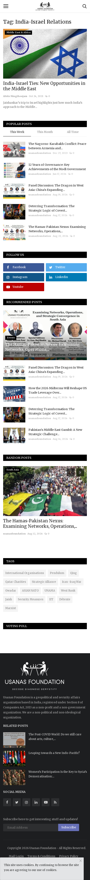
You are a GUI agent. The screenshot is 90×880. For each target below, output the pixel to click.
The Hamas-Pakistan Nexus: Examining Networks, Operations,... (57, 229)
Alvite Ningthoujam (15, 96)
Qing (73, 573)
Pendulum (57, 573)
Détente (64, 599)
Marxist (10, 608)
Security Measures (30, 599)
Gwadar (10, 590)
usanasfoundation (39, 153)
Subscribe (68, 827)
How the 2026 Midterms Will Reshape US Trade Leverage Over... (57, 390)
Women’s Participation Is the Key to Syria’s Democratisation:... (57, 774)
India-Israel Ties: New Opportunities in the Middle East (44, 86)
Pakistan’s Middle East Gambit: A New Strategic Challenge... (55, 432)
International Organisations (24, 573)
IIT (51, 599)
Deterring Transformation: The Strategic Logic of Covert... (51, 208)
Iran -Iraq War (71, 582)
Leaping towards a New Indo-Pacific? (54, 753)
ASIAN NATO (30, 590)
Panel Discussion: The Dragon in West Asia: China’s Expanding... (56, 188)
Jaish (8, 599)
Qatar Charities (15, 582)
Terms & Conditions (41, 856)
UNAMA (50, 590)
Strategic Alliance (44, 582)
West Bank (68, 590)
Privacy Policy (68, 856)
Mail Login (16, 856)
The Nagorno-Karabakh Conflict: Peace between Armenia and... (57, 146)
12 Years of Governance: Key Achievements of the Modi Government (57, 167)
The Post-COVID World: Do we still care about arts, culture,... (54, 737)
